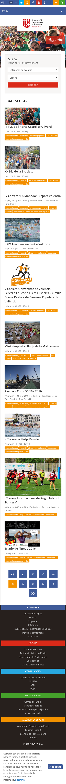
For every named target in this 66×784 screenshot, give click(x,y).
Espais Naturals (33, 713)
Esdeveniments (11, 135)
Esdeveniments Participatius (17, 139)
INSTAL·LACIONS (33, 695)
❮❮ (13, 574)
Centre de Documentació (33, 677)
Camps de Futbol (32, 701)
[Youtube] (39, 2)
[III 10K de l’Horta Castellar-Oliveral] (22, 115)
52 (43, 583)
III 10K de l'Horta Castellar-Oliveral (28, 127)
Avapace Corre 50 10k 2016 (23, 391)
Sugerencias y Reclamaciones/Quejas (33, 628)
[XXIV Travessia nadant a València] (22, 229)
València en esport (33, 719)
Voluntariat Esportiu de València (33, 726)
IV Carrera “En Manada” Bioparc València (33, 196)
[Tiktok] (44, 2)
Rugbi (22, 514)
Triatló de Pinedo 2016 (20, 548)
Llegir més (20, 779)
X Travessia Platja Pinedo (22, 439)
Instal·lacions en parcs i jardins (33, 709)
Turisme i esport (33, 729)
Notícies (33, 681)
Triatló (22, 557)
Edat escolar (52, 135)
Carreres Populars (37, 135)
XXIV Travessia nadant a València (27, 244)
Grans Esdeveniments (33, 664)
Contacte (33, 636)
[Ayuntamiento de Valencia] (3, 3)
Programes (32, 621)
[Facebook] (33, 2)
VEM (33, 685)
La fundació (33, 607)
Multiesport (24, 355)
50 (23, 583)
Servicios (33, 617)
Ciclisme (23, 180)
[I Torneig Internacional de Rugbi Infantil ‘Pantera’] (33, 477)
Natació (23, 253)
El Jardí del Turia (33, 744)
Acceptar (55, 766)
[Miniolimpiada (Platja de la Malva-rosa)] (22, 332)
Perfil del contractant (32, 632)
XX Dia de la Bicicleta (19, 171)
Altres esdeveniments (37, 180)
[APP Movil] (50, 2)
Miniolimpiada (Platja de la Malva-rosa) (32, 346)
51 (33, 583)
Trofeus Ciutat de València (33, 653)
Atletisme (24, 135)
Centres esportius (33, 705)
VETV (33, 688)
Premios (33, 737)
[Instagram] (27, 2)
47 (43, 574)
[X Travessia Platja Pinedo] (22, 425)
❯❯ (33, 593)
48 (53, 574)
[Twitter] (21, 2)
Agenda (33, 643)
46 (33, 574)
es (16, 2)
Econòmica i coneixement (33, 733)
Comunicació (33, 671)
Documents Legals (33, 613)
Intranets (33, 624)
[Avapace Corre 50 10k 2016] (22, 377)
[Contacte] (56, 2)
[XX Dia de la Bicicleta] (22, 157)
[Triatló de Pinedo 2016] (22, 533)
